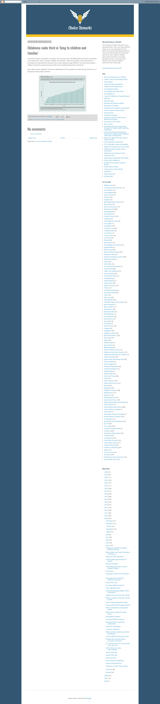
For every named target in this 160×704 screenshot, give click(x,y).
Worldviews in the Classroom (113, 457)
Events (106, 262)
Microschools (108, 345)
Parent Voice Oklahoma (112, 160)
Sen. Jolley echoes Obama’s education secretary (115, 579)
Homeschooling (109, 293)
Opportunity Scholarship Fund (114, 359)
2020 (106, 488)
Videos (106, 450)
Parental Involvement (111, 366)
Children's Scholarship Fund (113, 87)
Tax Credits (108, 426)
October (109, 526)
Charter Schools (109, 216)
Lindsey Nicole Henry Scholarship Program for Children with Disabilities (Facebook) (116, 128)
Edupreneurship (109, 259)
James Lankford (109, 307)
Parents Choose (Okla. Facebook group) (115, 163)
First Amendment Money (112, 266)
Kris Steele (107, 324)
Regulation (107, 388)
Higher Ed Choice (109, 285)
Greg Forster (108, 283)
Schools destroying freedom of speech (116, 560)
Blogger (88, 698)
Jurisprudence (108, 319)
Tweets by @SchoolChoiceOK (112, 68)
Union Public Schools (111, 443)
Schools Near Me (109, 174)
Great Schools (108, 113)
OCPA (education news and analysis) (116, 144)
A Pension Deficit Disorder (112, 188)
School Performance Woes (41, 119)
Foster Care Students (111, 271)
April (108, 543)
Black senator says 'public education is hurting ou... (118, 553)
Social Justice (108, 419)
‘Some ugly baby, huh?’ (113, 588)
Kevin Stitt (107, 321)
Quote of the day (111, 582)
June (107, 537)
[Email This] (60, 117)
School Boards (109, 405)
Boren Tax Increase (110, 207)
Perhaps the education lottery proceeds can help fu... (115, 640)
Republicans (108, 393)
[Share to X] (65, 117)
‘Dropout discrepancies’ (114, 663)
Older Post (93, 138)
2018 (106, 494)
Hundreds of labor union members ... (117, 574)
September (110, 529)
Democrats (107, 243)
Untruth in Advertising (57, 119)
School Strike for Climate (112, 409)
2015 (106, 502)
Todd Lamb (108, 436)
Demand (107, 240)
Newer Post (32, 138)
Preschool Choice (110, 376)
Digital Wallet (108, 247)
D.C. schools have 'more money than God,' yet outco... (118, 644)
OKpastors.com (109, 156)
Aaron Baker (108, 190)
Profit (106, 378)
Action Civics (108, 195)
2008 (106, 676)
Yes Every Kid (108, 176)
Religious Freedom (110, 390)
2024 (106, 477)
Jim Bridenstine (109, 314)
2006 (106, 681)
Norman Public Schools (111, 350)
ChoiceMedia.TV (109, 94)
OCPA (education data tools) (113, 142)
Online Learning (109, 357)
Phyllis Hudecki (109, 374)
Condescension (109, 231)
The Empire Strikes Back (112, 433)
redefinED (107, 172)
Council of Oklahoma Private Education (117, 96)
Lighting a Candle (109, 333)
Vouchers (107, 455)
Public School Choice (111, 383)
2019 (106, 491)
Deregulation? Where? (113, 617)
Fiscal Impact (108, 269)
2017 (106, 497)
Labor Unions (108, 326)
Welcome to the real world (114, 557)
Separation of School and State (114, 414)
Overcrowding (108, 362)
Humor (106, 295)
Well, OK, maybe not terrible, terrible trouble (118, 599)
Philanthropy (108, 371)
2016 (106, 499)
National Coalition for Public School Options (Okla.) (115, 138)
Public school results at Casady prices (116, 613)
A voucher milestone (112, 629)
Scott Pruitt (107, 412)
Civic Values (108, 224)
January (108, 672)
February (109, 669)
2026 (106, 472)
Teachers (107, 431)
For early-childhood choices (115, 585)
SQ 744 (106, 424)
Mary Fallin (107, 338)
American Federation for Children (115, 77)
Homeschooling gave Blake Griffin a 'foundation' (117, 591)
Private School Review (111, 167)
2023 (106, 480)
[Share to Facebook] (67, 117)
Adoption (107, 200)
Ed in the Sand (108, 250)
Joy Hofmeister (109, 316)
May (107, 540)
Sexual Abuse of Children (112, 417)
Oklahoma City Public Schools (114, 352)
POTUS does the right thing (115, 661)
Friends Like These (110, 276)
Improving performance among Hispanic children (116, 567)
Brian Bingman (109, 212)
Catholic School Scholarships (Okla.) (116, 79)
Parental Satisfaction (110, 369)
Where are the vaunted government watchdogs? (117, 633)
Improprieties (108, 300)
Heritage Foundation (111, 115)
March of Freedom (110, 336)
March (108, 545)
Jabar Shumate (109, 305)
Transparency (108, 438)
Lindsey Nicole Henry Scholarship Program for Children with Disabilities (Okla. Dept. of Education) (116, 134)
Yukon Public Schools (111, 459)
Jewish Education (109, 312)
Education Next (109, 101)
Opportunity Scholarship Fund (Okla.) (116, 158)
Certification (108, 214)
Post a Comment (35, 134)
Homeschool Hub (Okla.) (112, 122)
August (108, 532)
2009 (106, 518)
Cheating (107, 219)
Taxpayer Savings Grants (112, 428)
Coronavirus (108, 233)
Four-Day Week (109, 274)
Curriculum (107, 238)
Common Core (109, 228)
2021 (106, 486)
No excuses (109, 571)
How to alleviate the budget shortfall (118, 605)
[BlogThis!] (63, 117)
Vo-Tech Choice (109, 452)
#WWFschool (108, 185)
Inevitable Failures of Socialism (114, 302)
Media (106, 340)
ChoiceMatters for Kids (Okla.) (114, 91)
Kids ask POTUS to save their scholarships (115, 623)
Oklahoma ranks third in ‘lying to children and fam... (116, 549)
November (109, 524)
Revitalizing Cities (109, 397)
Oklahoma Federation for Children (115, 355)
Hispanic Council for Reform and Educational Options (115, 118)
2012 (106, 510)
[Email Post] (56, 116)
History (106, 288)
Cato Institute (108, 82)
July (107, 535)
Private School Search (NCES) (113, 169)
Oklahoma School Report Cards (114, 153)
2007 (106, 678)
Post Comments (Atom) (44, 141)
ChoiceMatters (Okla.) (111, 89)
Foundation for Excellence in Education (117, 108)
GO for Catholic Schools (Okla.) (114, 110)
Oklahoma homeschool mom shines (118, 595)
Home (63, 138)
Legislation (107, 331)
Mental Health (108, 343)
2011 (106, 513)
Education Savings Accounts (113, 257)
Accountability (108, 193)
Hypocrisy (107, 297)
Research (107, 395)
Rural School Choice (110, 400)
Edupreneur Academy (111, 106)
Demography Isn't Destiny (112, 245)
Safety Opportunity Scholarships (114, 402)
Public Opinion (109, 381)
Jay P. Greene (108, 124)
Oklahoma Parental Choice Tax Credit (116, 147)
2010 (106, 516)
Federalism (107, 264)
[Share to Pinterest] (69, 117)
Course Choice (109, 235)
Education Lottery (110, 255)
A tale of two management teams (117, 602)
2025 (106, 475)
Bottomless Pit (109, 209)
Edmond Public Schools (111, 252)
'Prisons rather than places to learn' (117, 636)
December (109, 521)
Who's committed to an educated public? (117, 608)
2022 (106, 483)
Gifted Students (109, 281)
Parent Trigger (108, 364)
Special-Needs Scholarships (113, 421)
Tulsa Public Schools (110, 440)
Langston (107, 328)
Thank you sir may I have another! (117, 666)
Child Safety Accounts (111, 221)
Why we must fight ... (112, 564)
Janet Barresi (108, 309)
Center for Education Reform (113, 84)
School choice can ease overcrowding (113, 649)
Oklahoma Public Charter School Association (114, 150)
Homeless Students (110, 290)
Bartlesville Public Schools (112, 202)
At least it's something (113, 626)
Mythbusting (108, 347)
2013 (106, 508)
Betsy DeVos (108, 204)
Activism (107, 197)
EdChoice (107, 98)
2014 (106, 505)
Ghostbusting (108, 278)
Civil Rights (107, 226)
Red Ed (106, 386)
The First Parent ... (111, 658)
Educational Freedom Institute (114, 103)
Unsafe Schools (109, 445)
